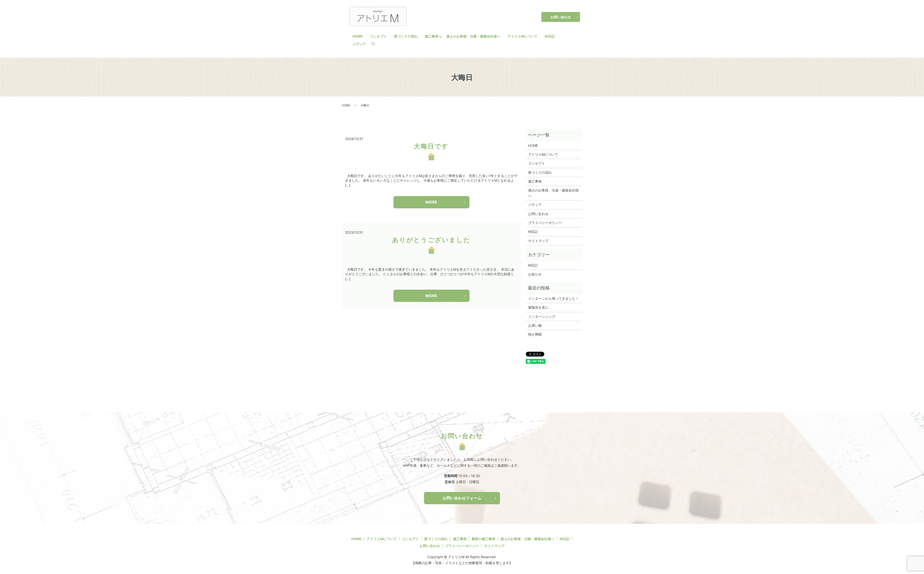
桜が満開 (535, 334)
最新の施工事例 (483, 539)
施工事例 (431, 36)
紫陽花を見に (538, 307)
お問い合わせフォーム (462, 498)
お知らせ (535, 274)
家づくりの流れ (406, 36)
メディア (359, 44)
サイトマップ (538, 241)
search (375, 44)
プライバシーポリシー (545, 223)
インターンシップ (541, 316)
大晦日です (431, 146)
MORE (431, 202)
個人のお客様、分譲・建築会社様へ (473, 36)
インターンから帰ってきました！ (553, 298)
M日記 (550, 36)
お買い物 (535, 325)
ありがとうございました (431, 239)
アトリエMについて (522, 36)
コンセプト (378, 36)
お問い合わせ (561, 17)
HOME (358, 36)
